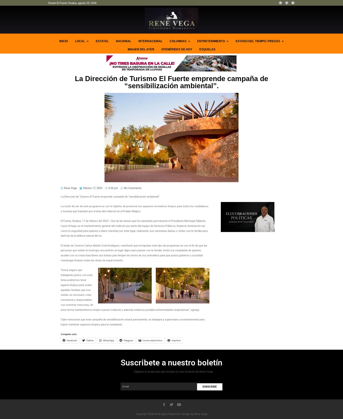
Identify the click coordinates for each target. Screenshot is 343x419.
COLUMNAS (178, 41)
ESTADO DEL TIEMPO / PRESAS (258, 41)
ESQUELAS (207, 49)
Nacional (123, 41)
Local (80, 41)
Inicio (63, 41)
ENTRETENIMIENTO (211, 41)
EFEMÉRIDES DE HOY (176, 49)
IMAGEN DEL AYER (141, 49)
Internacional (150, 41)
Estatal (102, 41)
